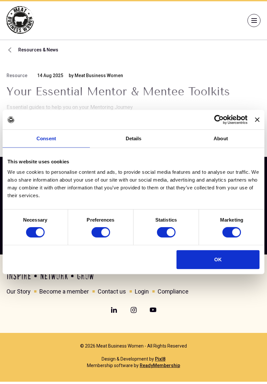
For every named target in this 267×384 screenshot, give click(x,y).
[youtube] (153, 310)
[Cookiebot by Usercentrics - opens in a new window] (218, 120)
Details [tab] (134, 138)
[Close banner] (257, 119)
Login (142, 291)
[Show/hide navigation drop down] (253, 20)
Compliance (173, 291)
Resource (17, 75)
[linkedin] (113, 310)
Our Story (19, 291)
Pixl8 (160, 359)
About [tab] (221, 138)
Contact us (112, 291)
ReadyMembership (160, 365)
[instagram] (133, 310)
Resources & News (38, 49)
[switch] (100, 232)
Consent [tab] (46, 138)
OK (218, 259)
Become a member (64, 291)
